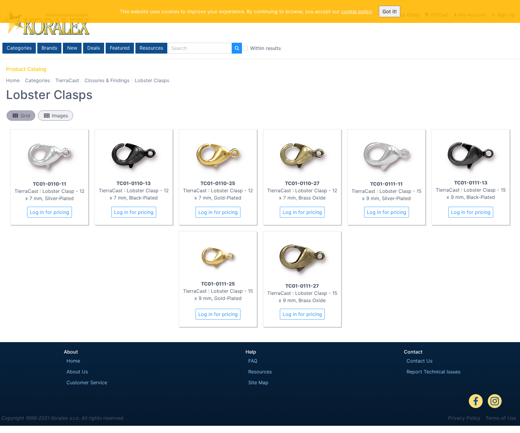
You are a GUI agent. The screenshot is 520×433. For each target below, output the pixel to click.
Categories (19, 48)
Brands (49, 48)
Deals (93, 48)
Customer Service (87, 382)
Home (13, 80)
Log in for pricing (49, 212)
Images (55, 115)
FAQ (252, 361)
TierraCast (67, 80)
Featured (120, 48)
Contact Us (419, 361)
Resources (151, 48)
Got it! (389, 11)
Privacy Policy (464, 418)
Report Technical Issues (433, 372)
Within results (265, 48)
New (72, 48)
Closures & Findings (107, 80)
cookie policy (356, 11)
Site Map (258, 382)
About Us (77, 372)
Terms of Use (501, 418)
